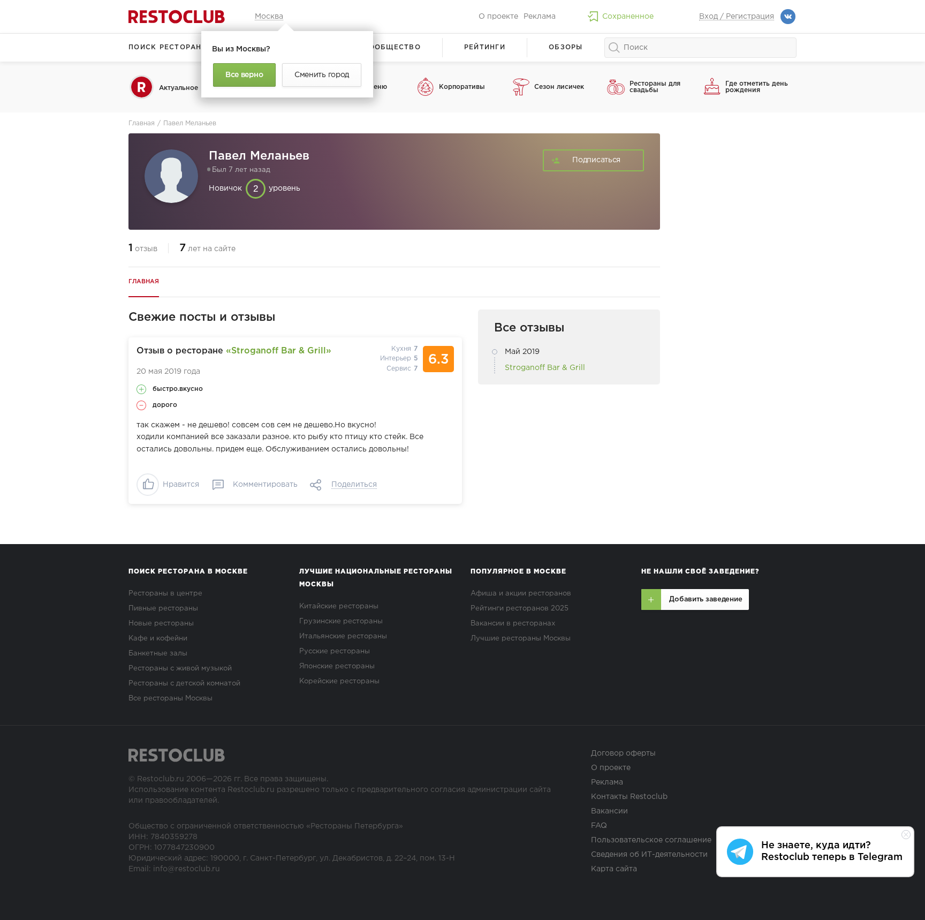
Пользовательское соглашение (651, 840)
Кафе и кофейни (157, 639)
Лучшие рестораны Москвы (521, 639)
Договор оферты (623, 753)
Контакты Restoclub (629, 797)
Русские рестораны (334, 651)
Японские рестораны (337, 666)
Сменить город (321, 75)
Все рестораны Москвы (170, 699)
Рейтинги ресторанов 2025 (519, 609)
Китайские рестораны (338, 606)
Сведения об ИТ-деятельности (649, 854)
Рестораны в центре (165, 594)
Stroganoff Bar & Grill (545, 368)
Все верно (244, 75)
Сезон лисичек (559, 87)
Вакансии (609, 811)
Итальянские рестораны (343, 636)
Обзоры (566, 47)
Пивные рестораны (163, 609)
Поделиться (354, 484)
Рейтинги (484, 47)
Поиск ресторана (167, 47)
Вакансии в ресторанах (513, 624)
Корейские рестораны (339, 681)
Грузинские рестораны (341, 621)
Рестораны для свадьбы (655, 87)
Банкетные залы (157, 654)
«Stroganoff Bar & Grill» (278, 351)
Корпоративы (462, 87)
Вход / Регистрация (736, 16)
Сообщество (392, 47)
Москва (269, 16)
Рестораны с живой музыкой (180, 669)
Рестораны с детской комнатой (184, 684)
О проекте (498, 16)
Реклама (540, 16)
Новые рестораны (161, 624)
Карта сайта (614, 869)
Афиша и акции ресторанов (521, 594)
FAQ (599, 826)
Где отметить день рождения (756, 87)
